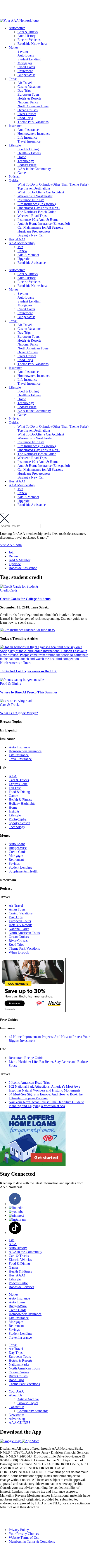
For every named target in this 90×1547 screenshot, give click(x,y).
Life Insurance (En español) (36, 204)
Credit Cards (26, 67)
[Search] (1, 513)
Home (21, 157)
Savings (22, 51)
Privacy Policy (19, 1530)
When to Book (19, 952)
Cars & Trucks (27, 32)
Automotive (17, 28)
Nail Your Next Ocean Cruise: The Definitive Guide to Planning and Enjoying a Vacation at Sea (46, 1104)
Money (14, 47)
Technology (25, 161)
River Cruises (26, 114)
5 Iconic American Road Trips (29, 1082)
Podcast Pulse (26, 165)
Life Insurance (27, 137)
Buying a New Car (30, 235)
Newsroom (16, 1415)
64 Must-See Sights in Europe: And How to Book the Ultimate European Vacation (46, 1096)
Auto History (26, 36)
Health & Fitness (29, 153)
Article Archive (28, 1399)
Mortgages (24, 63)
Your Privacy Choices (24, 1533)
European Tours (28, 94)
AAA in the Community (34, 169)
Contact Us (16, 1407)
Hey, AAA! (17, 239)
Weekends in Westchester (34, 196)
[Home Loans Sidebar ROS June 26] (33, 1164)
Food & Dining (28, 149)
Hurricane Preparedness (33, 231)
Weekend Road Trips (32, 216)
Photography (17, 819)
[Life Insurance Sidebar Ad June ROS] (27, 630)
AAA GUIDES (19, 1422)
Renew (22, 251)
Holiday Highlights (22, 803)
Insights (14, 811)
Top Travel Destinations (33, 188)
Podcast (14, 176)
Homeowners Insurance (33, 133)
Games (22, 172)
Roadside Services (21, 1287)
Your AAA (16, 1391)
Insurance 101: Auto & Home (37, 219)
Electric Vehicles (28, 40)
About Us (15, 1395)
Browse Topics (27, 1403)
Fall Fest (15, 788)
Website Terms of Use (24, 1537)
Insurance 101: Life (30, 200)
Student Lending (28, 59)
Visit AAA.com (11, 545)
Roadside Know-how (32, 43)
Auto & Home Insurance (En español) (43, 223)
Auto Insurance (28, 129)
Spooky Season (19, 823)
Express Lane (18, 784)
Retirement (25, 71)
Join (20, 247)
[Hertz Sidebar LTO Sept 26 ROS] (33, 1011)
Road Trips (25, 118)
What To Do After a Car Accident (40, 192)
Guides (14, 180)
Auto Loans (25, 55)
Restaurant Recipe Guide (26, 1058)
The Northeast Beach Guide (36, 212)
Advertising (17, 1419)
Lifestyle (15, 145)
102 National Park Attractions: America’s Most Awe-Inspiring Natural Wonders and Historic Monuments (45, 1088)
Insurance (15, 126)
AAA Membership (22, 243)
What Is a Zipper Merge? (19, 713)
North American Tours (32, 106)
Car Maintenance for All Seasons (40, 227)
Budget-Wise (26, 75)
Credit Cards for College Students (25, 599)
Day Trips (24, 90)
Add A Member (28, 255)
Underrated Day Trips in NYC (38, 208)
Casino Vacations (29, 86)
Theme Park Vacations (32, 122)
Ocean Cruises (27, 110)
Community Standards (32, 1411)
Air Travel (24, 83)
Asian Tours (17, 909)
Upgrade (23, 259)
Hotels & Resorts (29, 98)
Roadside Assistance (31, 262)
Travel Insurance (28, 141)
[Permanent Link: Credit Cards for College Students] (19, 586)
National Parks (27, 102)
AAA (13, 776)
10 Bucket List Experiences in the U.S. (28, 671)
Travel (13, 79)
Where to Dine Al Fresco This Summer (28, 692)
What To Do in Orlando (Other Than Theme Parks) (52, 184)
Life (11, 1240)
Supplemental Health (23, 871)
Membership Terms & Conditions (32, 1541)
